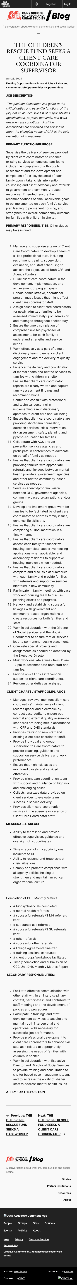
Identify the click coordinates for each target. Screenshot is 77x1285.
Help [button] (36, 4)
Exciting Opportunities (20, 83)
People (8, 1223)
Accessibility (11, 1245)
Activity (22, 1230)
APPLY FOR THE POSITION (25, 1092)
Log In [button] (67, 4)
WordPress (20, 1271)
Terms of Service (39, 1239)
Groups (22, 1223)
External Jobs (45, 83)
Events (8, 1230)
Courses (50, 1223)
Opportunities (54, 87)
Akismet (68, 1271)
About (36, 1230)
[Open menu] (38, 34)
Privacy (19, 1239)
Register (51, 4)
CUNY (21, 1278)
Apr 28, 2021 (14, 78)
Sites (36, 1223)
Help (6, 1239)
